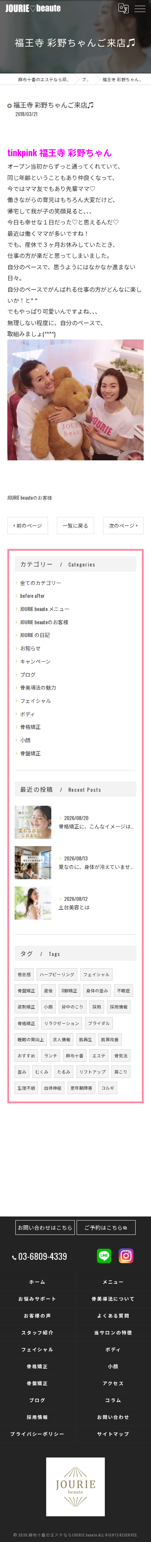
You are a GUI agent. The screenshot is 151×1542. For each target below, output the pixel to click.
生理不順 (26, 1088)
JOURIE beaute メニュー (44, 608)
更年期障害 (81, 1088)
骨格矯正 (30, 726)
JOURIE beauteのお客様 (29, 497)
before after (32, 595)
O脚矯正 (69, 990)
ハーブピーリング (57, 974)
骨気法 (121, 1055)
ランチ (50, 1055)
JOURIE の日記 (35, 635)
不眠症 (123, 990)
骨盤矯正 (30, 753)
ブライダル (99, 1023)
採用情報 (119, 1006)
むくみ (41, 1071)
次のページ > (123, 525)
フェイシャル (35, 700)
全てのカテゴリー (40, 582)
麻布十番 (75, 1055)
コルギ (107, 1088)
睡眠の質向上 (31, 1039)
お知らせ (30, 648)
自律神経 (53, 1088)
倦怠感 (24, 974)
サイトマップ (113, 1433)
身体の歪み (97, 990)
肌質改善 (110, 1039)
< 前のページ (27, 525)
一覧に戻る (75, 525)
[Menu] (139, 8)
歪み (22, 1071)
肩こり (121, 1071)
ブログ (28, 674)
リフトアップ (92, 1071)
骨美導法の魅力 (38, 687)
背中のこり (73, 1006)
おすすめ (26, 1055)
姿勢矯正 (26, 1006)
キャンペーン (35, 661)
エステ (99, 1055)
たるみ (63, 1071)
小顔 (25, 740)
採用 (96, 1006)
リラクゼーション (61, 1023)
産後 (48, 990)
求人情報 (61, 1039)
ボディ (27, 714)
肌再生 (85, 1039)
